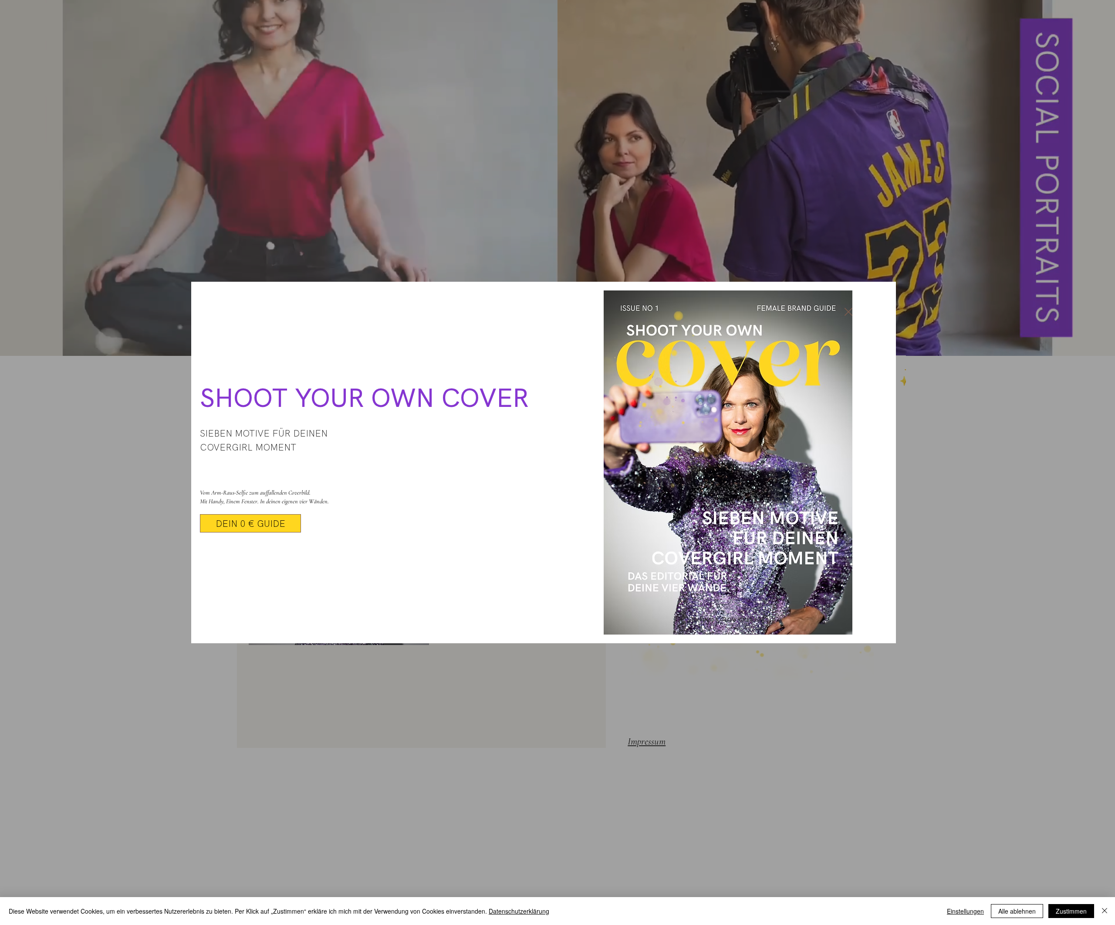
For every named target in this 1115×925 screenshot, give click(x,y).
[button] (848, 312)
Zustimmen (1071, 911)
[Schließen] (1104, 911)
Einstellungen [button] (965, 911)
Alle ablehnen (1017, 911)
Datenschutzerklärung (519, 911)
